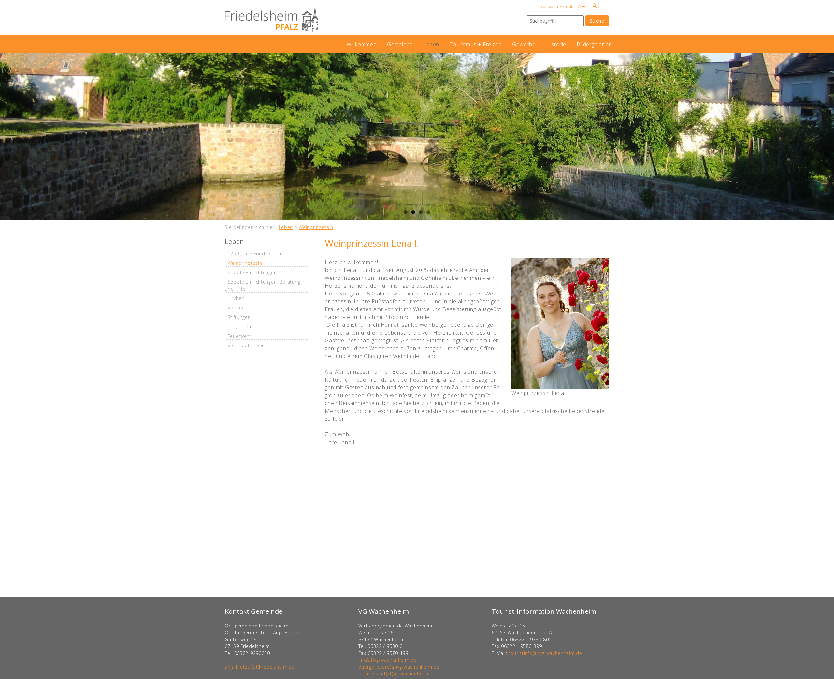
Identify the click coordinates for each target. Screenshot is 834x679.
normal (564, 7)
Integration (240, 327)
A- (551, 7)
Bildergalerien (594, 44)
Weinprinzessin (316, 227)
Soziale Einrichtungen (252, 272)
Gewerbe (524, 44)
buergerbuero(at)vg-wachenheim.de (398, 667)
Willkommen (362, 44)
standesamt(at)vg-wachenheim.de (397, 674)
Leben (431, 44)
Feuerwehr (240, 336)
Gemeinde (400, 44)
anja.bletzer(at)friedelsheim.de (260, 667)
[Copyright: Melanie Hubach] (560, 323)
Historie (556, 44)
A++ (598, 5)
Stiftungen (239, 317)
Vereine (236, 308)
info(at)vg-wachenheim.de (387, 660)
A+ (581, 6)
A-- (543, 7)
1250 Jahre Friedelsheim (255, 253)
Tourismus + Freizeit (476, 44)
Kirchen (236, 298)
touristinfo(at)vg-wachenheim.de (545, 653)
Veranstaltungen (246, 345)
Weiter (827, 136)
